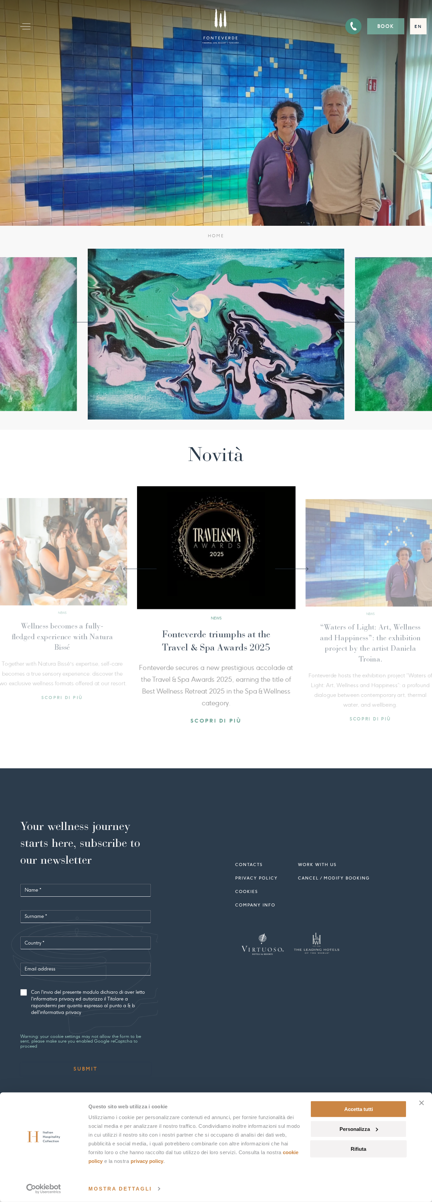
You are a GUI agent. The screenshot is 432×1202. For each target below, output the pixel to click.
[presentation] (89, 322)
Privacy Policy (147, 1161)
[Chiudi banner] (421, 1103)
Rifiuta (358, 1148)
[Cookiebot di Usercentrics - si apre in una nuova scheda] (43, 1189)
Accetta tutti (358, 1109)
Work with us (317, 866)
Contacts (249, 866)
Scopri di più (188, 735)
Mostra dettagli (120, 1189)
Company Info (255, 907)
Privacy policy (256, 880)
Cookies (246, 893)
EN (418, 26)
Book (385, 26)
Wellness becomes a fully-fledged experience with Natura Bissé (342, 640)
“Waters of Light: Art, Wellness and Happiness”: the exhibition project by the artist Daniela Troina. (188, 649)
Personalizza (355, 1129)
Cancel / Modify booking (334, 880)
